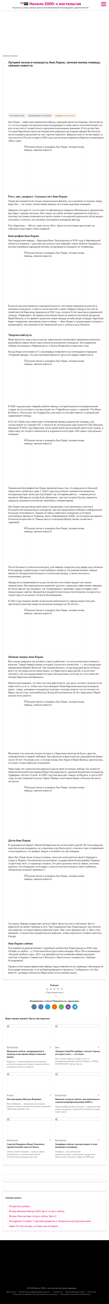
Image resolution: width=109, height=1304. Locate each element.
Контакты (11, 1292)
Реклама (92, 1292)
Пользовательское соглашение (75, 1294)
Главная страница (10, 55)
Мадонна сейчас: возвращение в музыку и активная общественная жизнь (26, 1054)
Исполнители (69, 115)
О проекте (58, 1292)
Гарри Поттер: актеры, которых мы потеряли (33, 1226)
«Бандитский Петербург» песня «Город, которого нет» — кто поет (77, 1052)
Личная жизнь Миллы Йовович (24, 1099)
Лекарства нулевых (19, 1206)
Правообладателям (75, 1292)
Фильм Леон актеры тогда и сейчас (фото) (32, 1216)
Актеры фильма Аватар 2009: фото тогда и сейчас (37, 1211)
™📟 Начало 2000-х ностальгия (50, 3)
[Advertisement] (54, 32)
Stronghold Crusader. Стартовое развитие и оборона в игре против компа (50, 1221)
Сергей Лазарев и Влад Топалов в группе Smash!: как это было (25, 1145)
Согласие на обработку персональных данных (35, 1294)
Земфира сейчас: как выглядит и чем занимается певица (76, 1145)
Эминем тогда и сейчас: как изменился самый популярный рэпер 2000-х (77, 1100)
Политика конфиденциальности (34, 1292)
